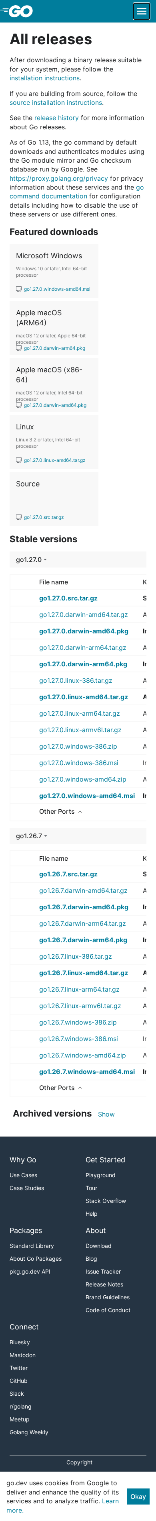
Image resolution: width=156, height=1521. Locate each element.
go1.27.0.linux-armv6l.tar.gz (80, 730)
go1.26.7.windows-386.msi (78, 1039)
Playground (101, 1175)
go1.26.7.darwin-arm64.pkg (83, 940)
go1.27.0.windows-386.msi (78, 763)
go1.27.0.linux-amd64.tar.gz (83, 697)
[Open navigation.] (142, 11)
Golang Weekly (29, 1432)
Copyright (79, 1462)
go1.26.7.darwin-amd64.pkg (83, 907)
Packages (26, 1230)
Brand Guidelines (108, 1297)
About (96, 1230)
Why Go (23, 1160)
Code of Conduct (108, 1310)
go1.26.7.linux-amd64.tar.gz (83, 973)
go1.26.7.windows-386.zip (78, 1022)
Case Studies (27, 1187)
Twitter (19, 1367)
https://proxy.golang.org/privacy (59, 178)
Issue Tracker (103, 1271)
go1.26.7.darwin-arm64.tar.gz (82, 923)
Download (99, 1245)
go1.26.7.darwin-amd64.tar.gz (83, 890)
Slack (17, 1393)
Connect (24, 1327)
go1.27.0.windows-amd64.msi (87, 796)
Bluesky (20, 1342)
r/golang (21, 1406)
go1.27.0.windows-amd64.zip (82, 779)
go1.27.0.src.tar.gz (68, 598)
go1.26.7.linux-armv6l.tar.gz (80, 1006)
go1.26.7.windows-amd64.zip (82, 1055)
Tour (91, 1187)
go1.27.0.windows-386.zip (78, 746)
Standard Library (32, 1245)
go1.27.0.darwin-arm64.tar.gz (82, 647)
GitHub (19, 1380)
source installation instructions (56, 102)
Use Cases (23, 1175)
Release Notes (104, 1284)
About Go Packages (36, 1258)
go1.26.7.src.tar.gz (68, 874)
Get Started (105, 1160)
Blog (91, 1258)
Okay (138, 1496)
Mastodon (23, 1355)
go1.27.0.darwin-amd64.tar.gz (83, 614)
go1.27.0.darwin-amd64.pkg (83, 631)
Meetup (20, 1419)
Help (92, 1213)
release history (56, 118)
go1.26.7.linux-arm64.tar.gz (79, 989)
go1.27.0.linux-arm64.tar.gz (79, 713)
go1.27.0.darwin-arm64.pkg (83, 664)
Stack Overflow (106, 1200)
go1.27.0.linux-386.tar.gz (75, 680)
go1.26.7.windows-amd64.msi (87, 1072)
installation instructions (45, 78)
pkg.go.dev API (30, 1271)
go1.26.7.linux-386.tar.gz (75, 956)
